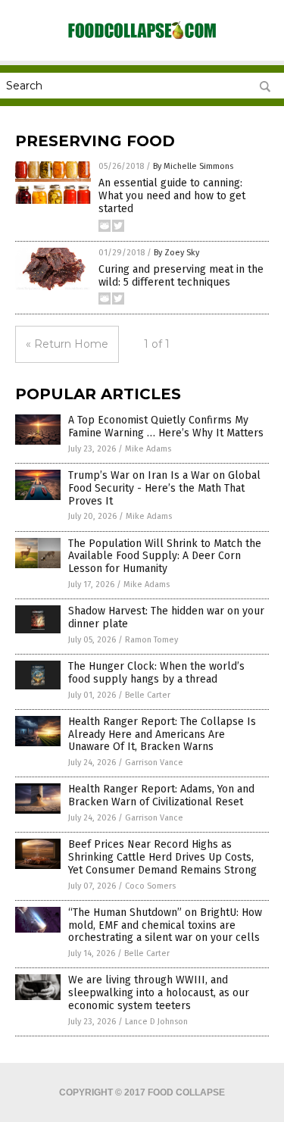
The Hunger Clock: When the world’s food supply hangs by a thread (156, 673)
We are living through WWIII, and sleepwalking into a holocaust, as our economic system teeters (158, 993)
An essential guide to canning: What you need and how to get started (171, 196)
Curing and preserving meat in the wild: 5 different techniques (181, 276)
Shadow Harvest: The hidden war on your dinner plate (166, 617)
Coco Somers (150, 886)
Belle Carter (147, 695)
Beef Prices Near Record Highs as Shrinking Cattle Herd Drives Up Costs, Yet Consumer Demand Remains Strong (162, 857)
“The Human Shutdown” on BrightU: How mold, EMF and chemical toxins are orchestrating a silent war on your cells (165, 925)
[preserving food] (142, 38)
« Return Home (67, 344)
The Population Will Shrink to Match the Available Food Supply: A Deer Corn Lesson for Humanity (164, 556)
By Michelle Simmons (193, 166)
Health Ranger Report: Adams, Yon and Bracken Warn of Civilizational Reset (161, 795)
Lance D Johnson (156, 1022)
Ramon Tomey (151, 640)
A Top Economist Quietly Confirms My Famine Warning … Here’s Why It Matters (166, 426)
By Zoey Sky (176, 253)
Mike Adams (148, 449)
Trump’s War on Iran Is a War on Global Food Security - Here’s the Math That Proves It (164, 488)
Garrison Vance (154, 762)
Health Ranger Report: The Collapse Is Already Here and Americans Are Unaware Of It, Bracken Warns (162, 734)
